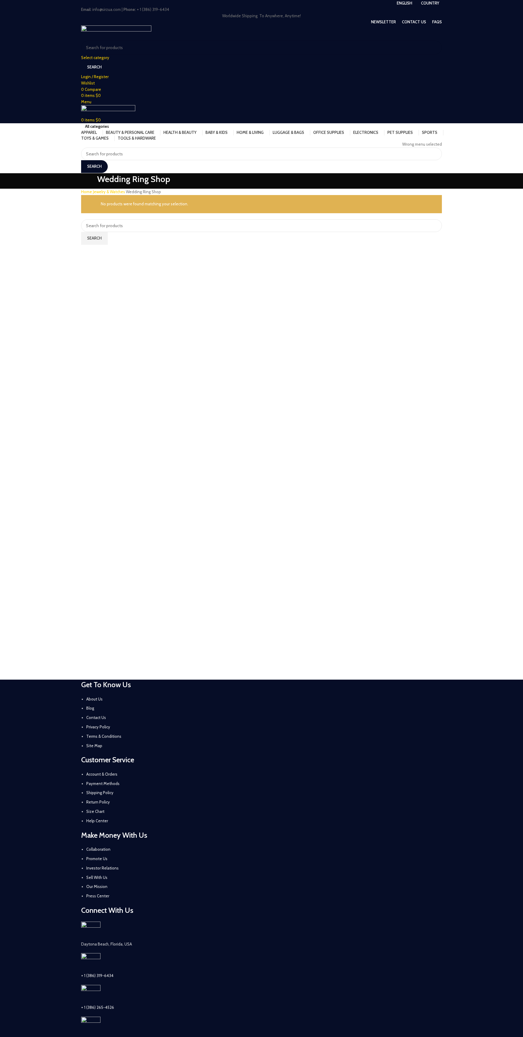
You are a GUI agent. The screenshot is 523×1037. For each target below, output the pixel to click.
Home (87, 191)
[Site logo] (116, 32)
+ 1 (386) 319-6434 (97, 975)
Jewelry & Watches (109, 191)
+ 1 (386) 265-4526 (97, 1007)
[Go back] (88, 181)
